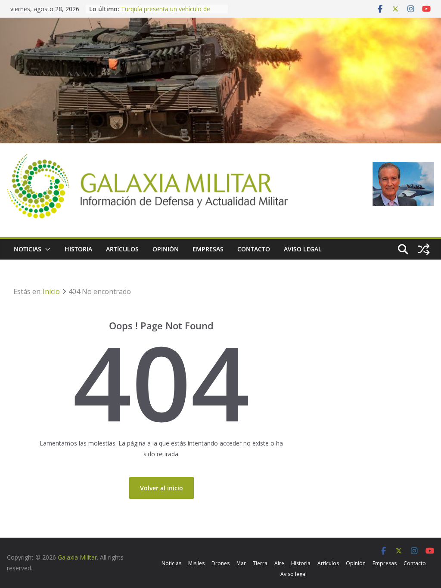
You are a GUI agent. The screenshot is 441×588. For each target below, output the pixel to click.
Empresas (208, 249)
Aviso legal (303, 249)
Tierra (260, 563)
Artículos (122, 249)
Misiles (196, 563)
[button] (46, 249)
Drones (220, 563)
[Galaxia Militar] (220, 23)
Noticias (27, 249)
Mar (241, 563)
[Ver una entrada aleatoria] (423, 249)
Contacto (253, 249)
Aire (279, 563)
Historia (78, 249)
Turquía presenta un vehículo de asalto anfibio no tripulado (165, 13)
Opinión (165, 249)
